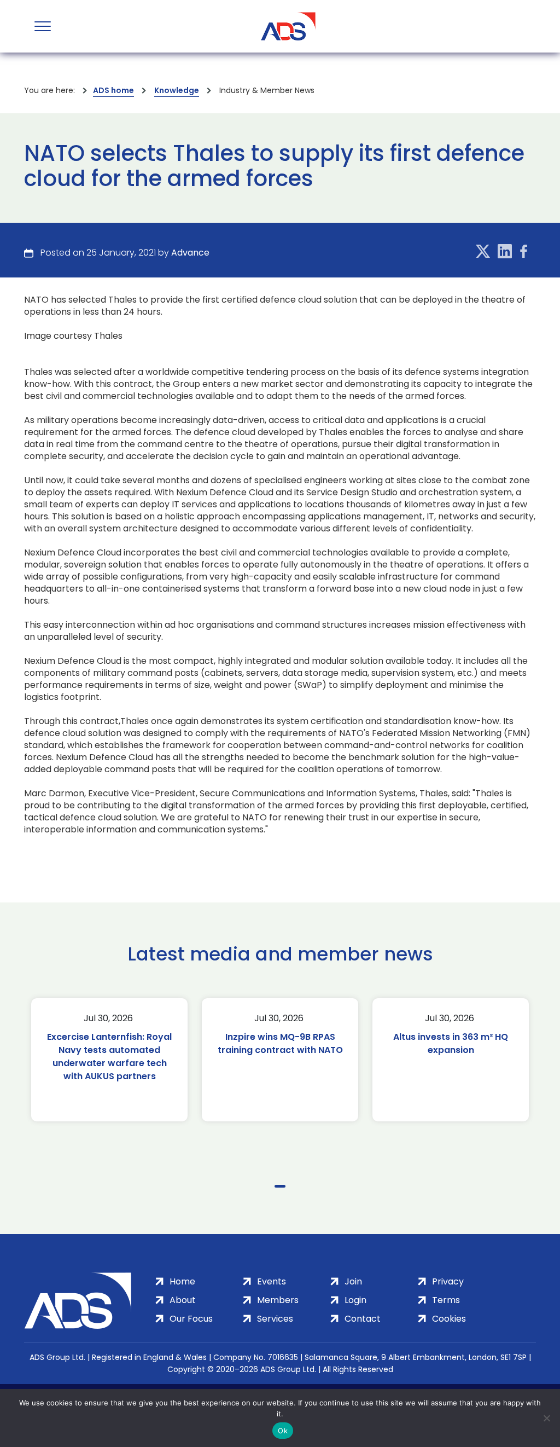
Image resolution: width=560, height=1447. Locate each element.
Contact (363, 1318)
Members (278, 1300)
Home (182, 1281)
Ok (283, 1430)
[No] (546, 1418)
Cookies (449, 1318)
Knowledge (176, 90)
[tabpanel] (109, 1059)
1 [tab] (280, 1186)
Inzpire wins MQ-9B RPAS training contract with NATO (280, 1043)
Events (271, 1281)
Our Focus (191, 1318)
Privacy (448, 1281)
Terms (446, 1300)
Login (355, 1300)
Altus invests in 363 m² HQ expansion (450, 1043)
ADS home (113, 90)
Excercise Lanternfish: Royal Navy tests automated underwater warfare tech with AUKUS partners (109, 1057)
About (183, 1300)
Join (353, 1281)
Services (275, 1318)
